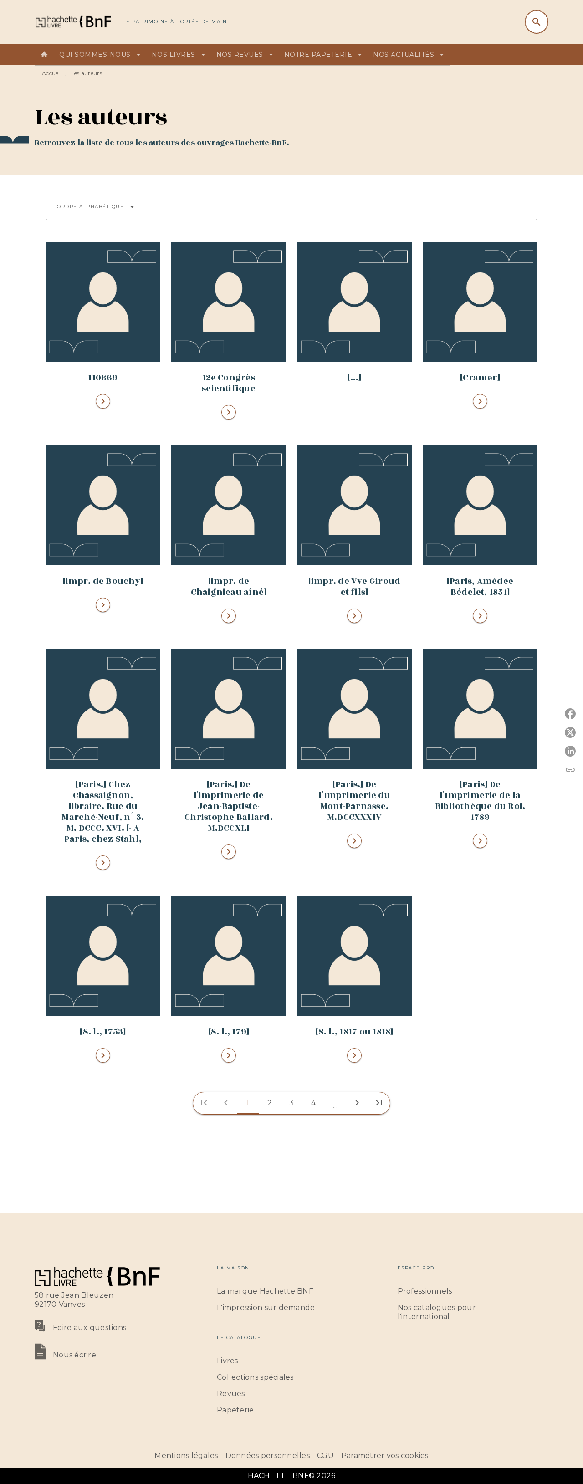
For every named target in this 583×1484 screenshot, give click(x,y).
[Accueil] (73, 21)
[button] (96, 207)
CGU (325, 1455)
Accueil (51, 73)
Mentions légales (186, 1455)
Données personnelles (267, 1455)
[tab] (44, 55)
